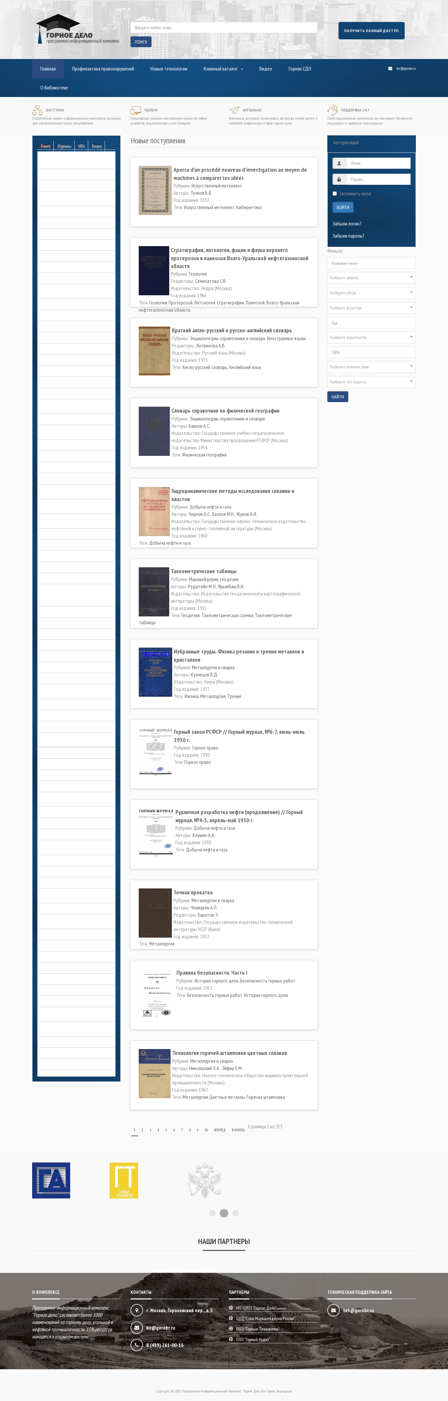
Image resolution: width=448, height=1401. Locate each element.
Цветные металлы (227, 1097)
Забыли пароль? (348, 236)
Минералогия (51, 823)
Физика (191, 696)
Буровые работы (54, 211)
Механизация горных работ (65, 812)
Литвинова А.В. (211, 345)
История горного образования (68, 656)
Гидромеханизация (56, 315)
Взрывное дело (53, 234)
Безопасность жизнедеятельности (72, 174)
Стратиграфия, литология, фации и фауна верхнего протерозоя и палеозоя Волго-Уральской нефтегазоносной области (239, 258)
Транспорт (48, 1001)
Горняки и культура (56, 393)
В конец (238, 1129)
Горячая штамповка (266, 1097)
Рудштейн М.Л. (202, 586)
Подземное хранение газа (63, 934)
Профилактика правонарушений (103, 68)
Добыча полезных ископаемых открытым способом (68, 490)
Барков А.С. (199, 425)
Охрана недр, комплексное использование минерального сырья (74, 894)
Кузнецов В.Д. (204, 674)
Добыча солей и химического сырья (73, 534)
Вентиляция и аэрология (62, 222)
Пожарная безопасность (62, 945)
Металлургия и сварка (59, 786)
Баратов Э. (208, 914)
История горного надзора (63, 645)
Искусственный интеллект (217, 185)
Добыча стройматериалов (64, 545)
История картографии (59, 715)
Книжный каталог (221, 68)
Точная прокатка (193, 892)
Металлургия (213, 696)
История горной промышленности (71, 678)
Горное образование (58, 360)
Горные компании (55, 382)
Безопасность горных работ (65, 163)
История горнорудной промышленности (59, 690)
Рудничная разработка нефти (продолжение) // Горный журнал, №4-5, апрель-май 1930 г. (239, 816)
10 (206, 1129)
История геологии (55, 634)
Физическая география (204, 454)
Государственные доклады (65, 349)
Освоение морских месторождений (72, 882)
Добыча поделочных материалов (71, 467)
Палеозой (255, 302)
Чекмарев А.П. (204, 907)
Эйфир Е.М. (232, 1068)
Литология (204, 302)
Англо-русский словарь (204, 367)
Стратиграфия (230, 302)
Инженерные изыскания (61, 578)
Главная (48, 68)
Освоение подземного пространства (74, 871)
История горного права (61, 667)
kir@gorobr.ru (406, 68)
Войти (343, 207)
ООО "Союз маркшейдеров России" (265, 1318)
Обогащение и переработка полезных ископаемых (75, 846)
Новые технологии (169, 68)
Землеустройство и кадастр (65, 567)
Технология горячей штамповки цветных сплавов (229, 1053)
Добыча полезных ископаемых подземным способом (68, 505)
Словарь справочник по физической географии (225, 410)
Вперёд (220, 1129)
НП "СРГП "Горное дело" (256, 1308)
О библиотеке (54, 87)
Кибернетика (249, 207)
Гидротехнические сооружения (68, 326)
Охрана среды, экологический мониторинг (67, 920)
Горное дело (50, 611)
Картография (51, 753)
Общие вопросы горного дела (67, 860)
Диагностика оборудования (65, 419)
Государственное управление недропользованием (67, 405)
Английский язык (245, 367)
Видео (265, 68)
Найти (338, 397)
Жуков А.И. (246, 514)
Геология (47, 278)
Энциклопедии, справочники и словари (75, 1053)
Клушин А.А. (204, 835)
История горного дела (60, 590)
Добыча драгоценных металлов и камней (71, 431)
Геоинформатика (54, 267)
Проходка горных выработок (67, 968)
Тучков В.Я (201, 192)
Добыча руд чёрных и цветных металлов (68, 520)
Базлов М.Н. (223, 514)
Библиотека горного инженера (68, 185)
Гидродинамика (53, 304)
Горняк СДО (300, 68)
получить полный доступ (371, 30)
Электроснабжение (57, 1042)
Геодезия (190, 615)
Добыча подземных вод (62, 478)
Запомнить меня (355, 193)
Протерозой (181, 302)
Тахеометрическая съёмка (227, 615)
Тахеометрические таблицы (203, 571)
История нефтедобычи (60, 727)
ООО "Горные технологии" (257, 1329)
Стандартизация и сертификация (70, 979)
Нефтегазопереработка (61, 834)
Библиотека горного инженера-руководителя (69, 197)
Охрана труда (51, 908)
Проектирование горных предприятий (75, 957)
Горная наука (50, 338)
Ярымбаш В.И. (231, 586)
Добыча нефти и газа (59, 456)
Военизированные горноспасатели (72, 245)
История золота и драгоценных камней (76, 704)
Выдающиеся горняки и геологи (69, 600)
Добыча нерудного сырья (63, 445)
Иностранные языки (286, 338)
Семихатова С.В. (211, 281)
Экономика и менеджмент (63, 1064)
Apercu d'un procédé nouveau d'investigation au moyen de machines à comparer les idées (240, 173)
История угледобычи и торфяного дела (71, 738)
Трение (234, 696)
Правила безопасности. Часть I (211, 972)
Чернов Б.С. (200, 514)
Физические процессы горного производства (68, 1028)
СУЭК (43, 990)
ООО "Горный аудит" (253, 1339)
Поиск (141, 42)
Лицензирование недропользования (74, 764)
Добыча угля (50, 556)
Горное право (51, 371)
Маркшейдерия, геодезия (63, 775)
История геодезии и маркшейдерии (72, 623)
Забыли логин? (347, 223)
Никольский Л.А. (204, 1068)
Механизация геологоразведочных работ (72, 798)
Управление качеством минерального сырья (74, 1013)
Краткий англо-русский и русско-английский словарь (232, 330)
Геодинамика (51, 256)
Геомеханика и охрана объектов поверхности (70, 290)
